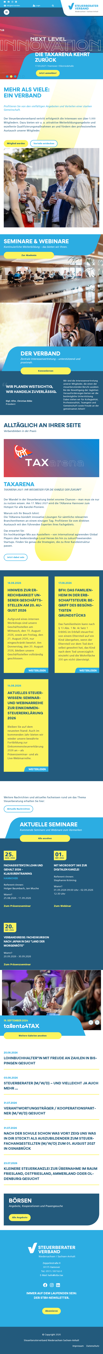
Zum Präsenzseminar (17, 905)
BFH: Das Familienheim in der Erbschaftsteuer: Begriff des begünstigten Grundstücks (76, 602)
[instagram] (52, 1285)
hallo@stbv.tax (55, 1275)
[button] (49, 5)
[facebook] (45, 1285)
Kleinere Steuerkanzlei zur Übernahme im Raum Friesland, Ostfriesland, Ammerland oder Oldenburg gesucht (50, 1173)
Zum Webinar (62, 905)
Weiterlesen (37, 670)
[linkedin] (58, 1285)
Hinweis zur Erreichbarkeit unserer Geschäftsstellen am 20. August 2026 (25, 600)
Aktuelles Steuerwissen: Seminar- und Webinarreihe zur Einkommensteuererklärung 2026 (25, 705)
